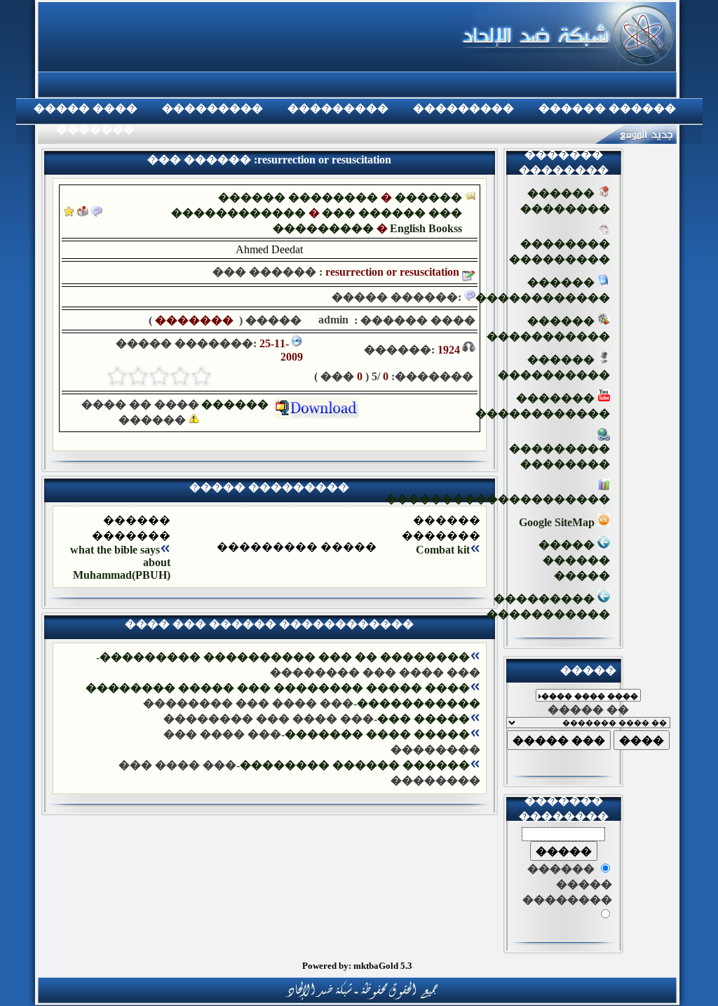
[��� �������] (69, 213)
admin (332, 320)
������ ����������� (548, 328)
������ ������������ (542, 290)
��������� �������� (559, 456)
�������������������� (498, 499)
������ (237, 404)
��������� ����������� (548, 606)
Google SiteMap (558, 522)
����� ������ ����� (574, 560)
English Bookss (426, 228)
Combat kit (443, 550)
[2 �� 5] (180, 376)
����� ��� (423, 719)
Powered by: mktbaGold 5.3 (357, 965)
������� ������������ (542, 406)
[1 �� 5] (201, 376)
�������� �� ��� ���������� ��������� (285, 657)
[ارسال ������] (82, 213)
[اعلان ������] (96, 213)
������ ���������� (554, 367)
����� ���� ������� (377, 734)
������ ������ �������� (355, 765)
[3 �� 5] (159, 376)
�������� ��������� (559, 251)
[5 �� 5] (117, 376)
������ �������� (298, 197)
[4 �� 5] (138, 376)
